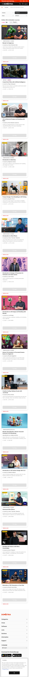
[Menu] (2, 4)
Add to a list (5, 61)
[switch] (6, 22)
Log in (26, 4)
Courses (6, 7)
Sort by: (13, 22)
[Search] (20, 4)
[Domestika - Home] (8, 3)
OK (14, 672)
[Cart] (23, 4)
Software (4, 626)
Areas (3, 622)
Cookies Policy (5, 669)
